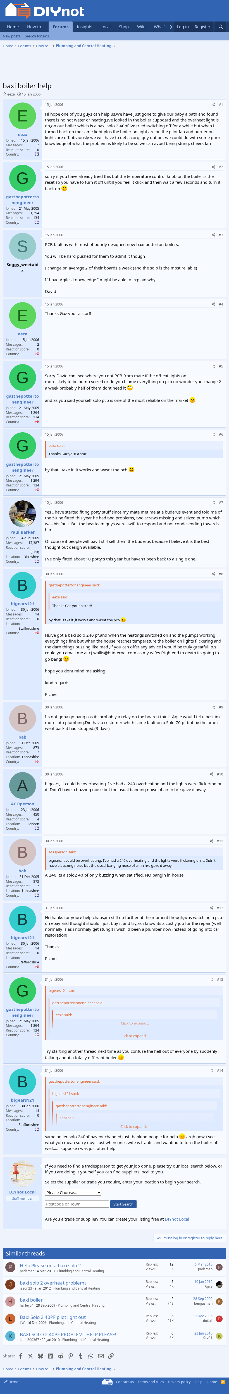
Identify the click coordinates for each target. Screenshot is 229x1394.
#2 (221, 166)
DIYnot (14, 1381)
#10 (220, 774)
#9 (221, 707)
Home (13, 26)
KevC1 (208, 1337)
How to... (35, 26)
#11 (220, 841)
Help (198, 1381)
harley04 (27, 1305)
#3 (221, 235)
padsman (27, 1271)
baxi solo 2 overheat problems (53, 1283)
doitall (208, 1320)
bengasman (203, 1303)
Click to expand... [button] (134, 1035)
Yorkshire (32, 556)
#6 (221, 434)
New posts (11, 36)
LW (22, 1322)
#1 (221, 104)
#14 (220, 1070)
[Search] (220, 27)
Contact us (125, 1381)
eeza (11, 94)
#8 (221, 574)
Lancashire (30, 757)
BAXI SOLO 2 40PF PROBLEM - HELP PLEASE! (68, 1334)
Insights (84, 26)
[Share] (213, 105)
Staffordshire (29, 628)
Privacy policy (179, 1381)
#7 (221, 502)
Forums (60, 26)
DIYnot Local (177, 1219)
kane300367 (29, 1339)
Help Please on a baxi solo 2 (50, 1265)
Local (106, 26)
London (33, 824)
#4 (221, 304)
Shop (124, 26)
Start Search (123, 1204)
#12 (220, 908)
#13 (220, 979)
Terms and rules (151, 1381)
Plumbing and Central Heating (80, 1271)
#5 (221, 366)
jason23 (26, 1288)
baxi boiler (31, 1300)
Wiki (141, 26)
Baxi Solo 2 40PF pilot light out (53, 1317)
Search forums (37, 36)
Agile (209, 1286)
